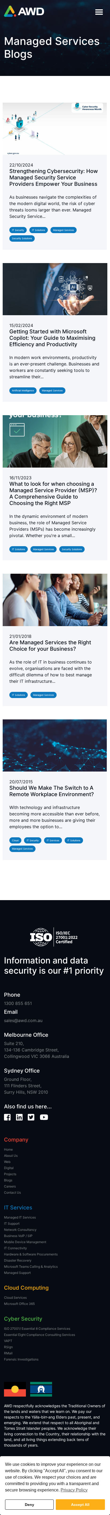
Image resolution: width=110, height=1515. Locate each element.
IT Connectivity (15, 1248)
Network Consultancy (20, 1230)
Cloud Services (15, 1298)
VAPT (8, 1341)
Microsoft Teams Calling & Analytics (31, 1267)
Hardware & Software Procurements (31, 1254)
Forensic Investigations (21, 1359)
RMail (8, 1353)
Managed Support (17, 1273)
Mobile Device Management (25, 1242)
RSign (8, 1347)
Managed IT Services (20, 1217)
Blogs (8, 1180)
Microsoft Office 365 (19, 1304)
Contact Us (12, 1192)
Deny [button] (29, 1504)
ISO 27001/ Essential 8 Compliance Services (37, 1329)
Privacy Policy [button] (74, 1490)
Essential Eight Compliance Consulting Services (39, 1335)
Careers (10, 1186)
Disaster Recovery (18, 1260)
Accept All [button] (80, 1504)
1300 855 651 (18, 1003)
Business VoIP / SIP (18, 1236)
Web (7, 1162)
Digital (9, 1168)
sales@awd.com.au (23, 1020)
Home (8, 1149)
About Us (11, 1156)
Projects (10, 1174)
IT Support (11, 1223)
